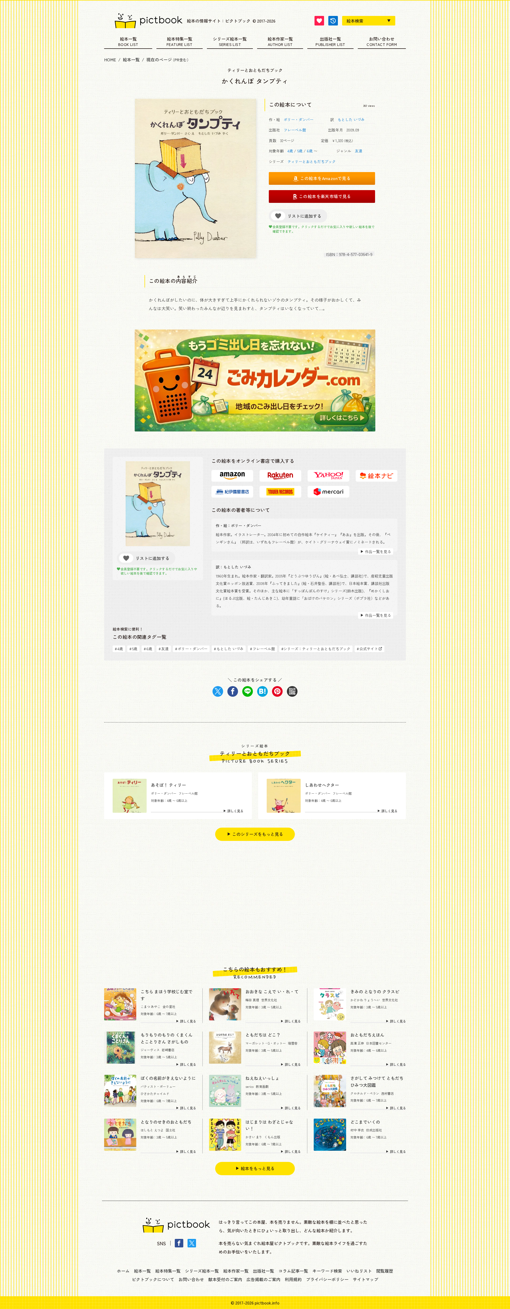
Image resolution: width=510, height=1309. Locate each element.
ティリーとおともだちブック (311, 161)
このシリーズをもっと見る (257, 834)
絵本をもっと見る (258, 1168)
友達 (358, 150)
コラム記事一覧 (293, 1271)
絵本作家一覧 (280, 39)
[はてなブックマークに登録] (262, 691)
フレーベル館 (295, 129)
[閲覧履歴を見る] (333, 20)
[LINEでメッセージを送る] (247, 691)
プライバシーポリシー (327, 1279)
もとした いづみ (351, 119)
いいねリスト (359, 1271)
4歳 (290, 150)
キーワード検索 (327, 1271)
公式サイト (367, 648)
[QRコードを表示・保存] (292, 691)
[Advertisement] (255, 903)
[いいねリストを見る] (319, 20)
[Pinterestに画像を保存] (277, 691)
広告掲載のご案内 (263, 1279)
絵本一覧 (128, 39)
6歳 (310, 150)
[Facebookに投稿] (232, 691)
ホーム (123, 1271)
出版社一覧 (330, 39)
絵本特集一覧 (179, 39)
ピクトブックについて (153, 1279)
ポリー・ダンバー (298, 119)
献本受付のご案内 (225, 1279)
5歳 (300, 150)
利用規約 (293, 1279)
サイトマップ (365, 1279)
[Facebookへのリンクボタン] (179, 1243)
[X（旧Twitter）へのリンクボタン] (192, 1243)
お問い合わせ (381, 39)
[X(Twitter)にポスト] (217, 691)
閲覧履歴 (384, 1271)
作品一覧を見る (378, 551)
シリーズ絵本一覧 (230, 39)
